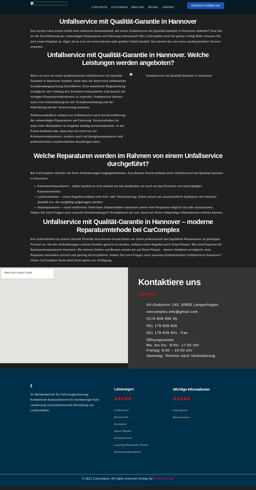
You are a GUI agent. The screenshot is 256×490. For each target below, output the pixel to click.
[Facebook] (34, 423)
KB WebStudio (164, 478)
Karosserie (121, 417)
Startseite (99, 7)
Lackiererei (121, 410)
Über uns (137, 7)
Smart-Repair (122, 431)
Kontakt (168, 7)
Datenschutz (181, 417)
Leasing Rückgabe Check (131, 444)
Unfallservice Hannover (203, 255)
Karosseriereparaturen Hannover (53, 249)
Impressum (180, 410)
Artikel (153, 7)
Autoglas (120, 424)
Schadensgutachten (127, 451)
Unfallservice (123, 438)
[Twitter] (44, 423)
